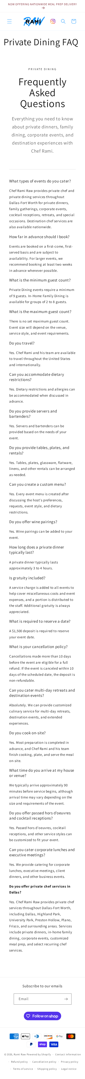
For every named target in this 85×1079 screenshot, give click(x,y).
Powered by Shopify (39, 1054)
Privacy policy (69, 1061)
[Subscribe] (66, 999)
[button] (9, 21)
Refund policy (19, 1061)
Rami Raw (20, 1054)
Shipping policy (47, 1068)
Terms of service (23, 1068)
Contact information (68, 1054)
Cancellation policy (44, 1061)
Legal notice (68, 1068)
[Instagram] (53, 21)
